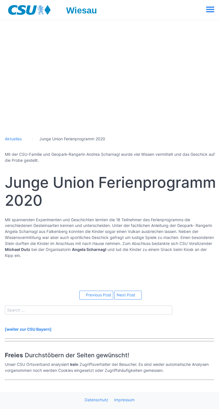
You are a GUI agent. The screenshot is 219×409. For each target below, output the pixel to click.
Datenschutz (96, 399)
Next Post (126, 294)
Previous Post (98, 294)
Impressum (124, 399)
